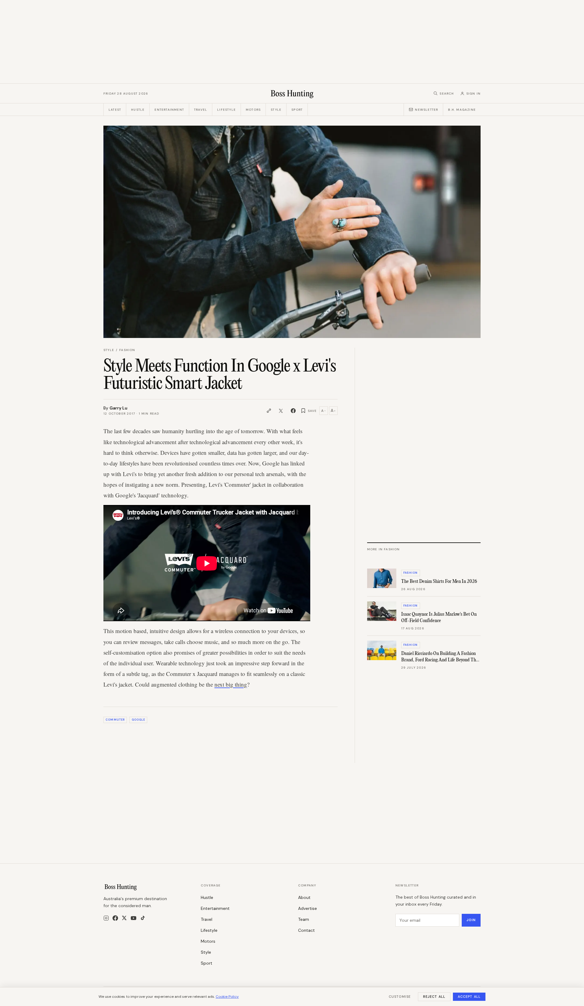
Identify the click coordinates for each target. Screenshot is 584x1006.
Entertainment (169, 110)
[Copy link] (269, 411)
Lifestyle (226, 110)
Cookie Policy (227, 996)
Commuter (115, 720)
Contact (306, 930)
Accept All (469, 996)
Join (471, 920)
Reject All (434, 996)
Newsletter (426, 110)
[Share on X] (281, 411)
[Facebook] (115, 918)
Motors (253, 110)
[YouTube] (133, 918)
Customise (400, 996)
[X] (124, 918)
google (138, 720)
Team (303, 919)
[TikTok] (142, 918)
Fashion (127, 350)
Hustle (137, 110)
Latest (115, 110)
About (304, 897)
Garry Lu (118, 408)
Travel (200, 110)
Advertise (307, 908)
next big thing (230, 684)
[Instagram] (106, 918)
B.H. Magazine (462, 110)
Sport (297, 110)
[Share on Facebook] (293, 411)
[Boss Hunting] (292, 93)
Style (276, 110)
